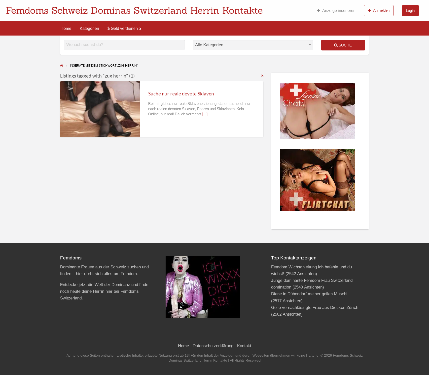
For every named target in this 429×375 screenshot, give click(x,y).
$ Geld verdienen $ (124, 28)
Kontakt (244, 345)
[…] (205, 114)
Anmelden (381, 10)
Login (410, 10)
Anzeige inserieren (339, 10)
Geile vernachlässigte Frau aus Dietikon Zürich (314, 307)
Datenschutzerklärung (213, 345)
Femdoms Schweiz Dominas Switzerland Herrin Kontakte (134, 10)
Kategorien (89, 28)
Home (66, 28)
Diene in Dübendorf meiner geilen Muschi (309, 294)
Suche (345, 45)
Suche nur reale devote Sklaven (181, 93)
